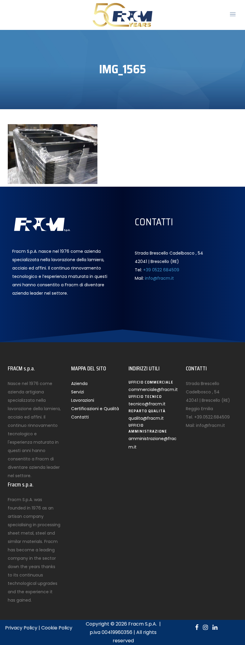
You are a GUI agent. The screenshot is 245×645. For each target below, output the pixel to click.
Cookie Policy (56, 627)
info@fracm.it (159, 278)
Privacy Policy (21, 627)
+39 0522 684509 (161, 270)
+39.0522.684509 (212, 417)
